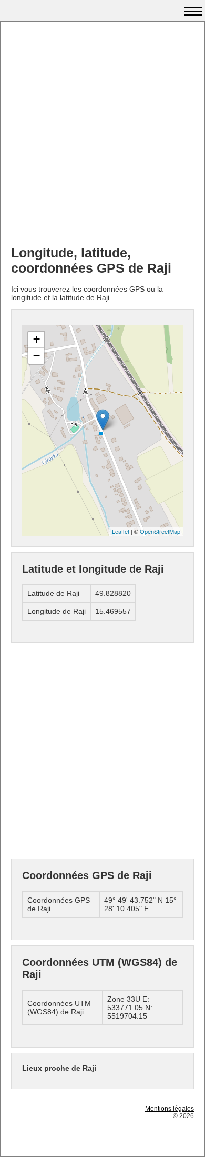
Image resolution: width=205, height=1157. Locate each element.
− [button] (36, 355)
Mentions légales (169, 1108)
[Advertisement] (102, 134)
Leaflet (120, 531)
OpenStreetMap (160, 531)
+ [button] (36, 339)
